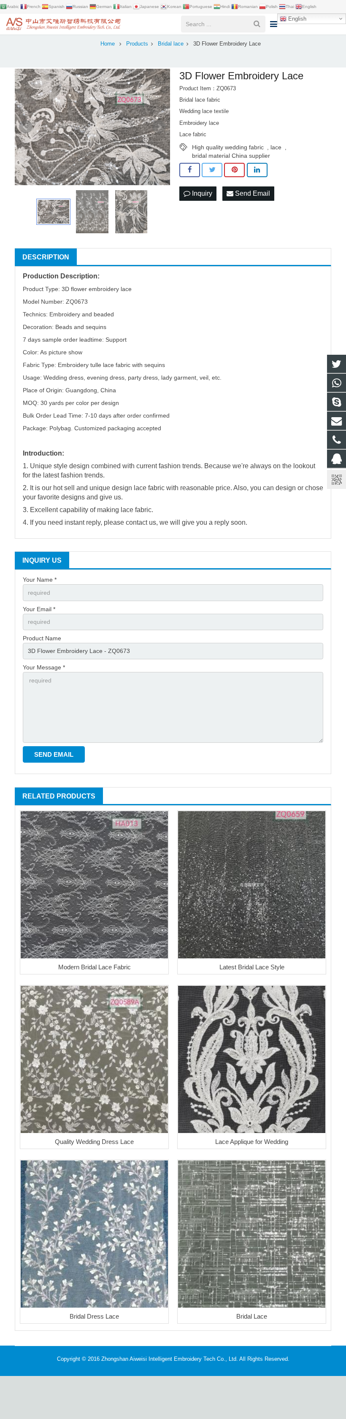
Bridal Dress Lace (94, 1316)
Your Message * (44, 667)
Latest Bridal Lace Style (251, 967)
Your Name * (40, 579)
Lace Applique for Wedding (251, 1141)
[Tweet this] (212, 170)
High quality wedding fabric (228, 147)
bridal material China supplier (231, 155)
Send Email (251, 193)
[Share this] (189, 170)
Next (159, 127)
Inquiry (201, 193)
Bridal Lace (251, 1316)
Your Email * (39, 609)
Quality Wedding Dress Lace (94, 1141)
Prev (25, 127)
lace (275, 147)
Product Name (42, 638)
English (296, 19)
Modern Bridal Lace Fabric (94, 967)
